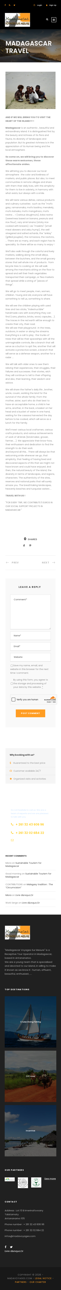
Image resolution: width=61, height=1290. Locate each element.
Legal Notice (43, 1278)
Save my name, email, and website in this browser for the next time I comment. (29, 669)
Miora (8, 895)
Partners (21, 1282)
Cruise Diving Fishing (30, 1021)
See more (50, 1178)
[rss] (9, 5)
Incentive (30, 1130)
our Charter (38, 1282)
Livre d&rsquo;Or (24, 895)
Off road (30, 1076)
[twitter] (14, 5)
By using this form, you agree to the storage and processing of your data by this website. (30, 683)
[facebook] (5, 5)
